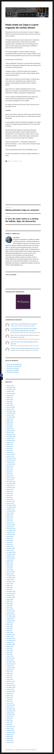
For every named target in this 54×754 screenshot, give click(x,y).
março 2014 (10, 656)
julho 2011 (9, 718)
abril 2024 (10, 427)
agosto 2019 (10, 536)
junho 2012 (10, 697)
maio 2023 (10, 448)
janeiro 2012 (10, 707)
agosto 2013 (10, 669)
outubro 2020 (10, 509)
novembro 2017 (11, 577)
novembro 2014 (11, 640)
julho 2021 (10, 491)
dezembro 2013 (11, 662)
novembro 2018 (11, 554)
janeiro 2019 (10, 550)
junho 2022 (10, 470)
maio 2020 (10, 519)
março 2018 (10, 570)
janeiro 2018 (10, 573)
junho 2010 (10, 738)
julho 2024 (10, 421)
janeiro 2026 (10, 385)
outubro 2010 (10, 730)
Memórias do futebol (13, 372)
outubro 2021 (10, 485)
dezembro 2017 (11, 575)
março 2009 (10, 742)
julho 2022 (10, 468)
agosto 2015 (10, 622)
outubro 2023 (10, 438)
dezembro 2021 (11, 481)
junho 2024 (10, 423)
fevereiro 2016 (11, 611)
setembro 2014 (11, 644)
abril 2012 (9, 701)
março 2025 (10, 405)
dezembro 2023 (11, 434)
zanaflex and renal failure (17, 348)
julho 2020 (10, 515)
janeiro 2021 (10, 503)
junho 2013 (10, 673)
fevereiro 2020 (11, 524)
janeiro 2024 (10, 432)
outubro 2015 (10, 619)
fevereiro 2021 (11, 501)
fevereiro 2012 (11, 705)
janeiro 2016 (10, 613)
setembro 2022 (11, 464)
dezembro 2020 (11, 505)
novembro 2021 (11, 483)
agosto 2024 (10, 419)
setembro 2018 (11, 558)
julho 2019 (10, 538)
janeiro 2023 (10, 456)
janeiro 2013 (10, 683)
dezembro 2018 (11, 552)
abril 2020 (10, 521)
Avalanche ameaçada (31, 324)
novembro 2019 (11, 530)
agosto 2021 (10, 489)
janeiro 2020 (10, 526)
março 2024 (10, 428)
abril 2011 (9, 724)
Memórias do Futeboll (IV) (14, 364)
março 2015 (10, 632)
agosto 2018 (10, 560)
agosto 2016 (10, 599)
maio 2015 (9, 628)
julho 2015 (9, 624)
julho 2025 (10, 397)
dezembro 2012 (11, 685)
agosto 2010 (10, 734)
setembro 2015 (11, 620)
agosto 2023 (10, 442)
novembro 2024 (11, 413)
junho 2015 (10, 626)
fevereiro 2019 (11, 548)
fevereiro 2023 (11, 454)
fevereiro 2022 (11, 477)
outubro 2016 (10, 595)
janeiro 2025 (10, 409)
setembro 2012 (11, 691)
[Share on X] (1, 378)
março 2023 (10, 452)
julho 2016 (10, 601)
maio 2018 (10, 566)
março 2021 (10, 499)
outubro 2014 (10, 642)
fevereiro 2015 (11, 634)
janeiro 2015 (10, 636)
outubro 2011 (10, 713)
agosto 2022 (10, 466)
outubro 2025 (10, 391)
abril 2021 (9, 497)
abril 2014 (9, 654)
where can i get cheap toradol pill (20, 342)
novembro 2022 (11, 460)
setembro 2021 (11, 487)
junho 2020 (10, 517)
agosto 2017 (10, 583)
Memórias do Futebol (13, 368)
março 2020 (10, 523)
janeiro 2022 (10, 479)
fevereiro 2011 (11, 726)
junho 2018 (10, 564)
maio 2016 (9, 605)
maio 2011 (9, 722)
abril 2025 (9, 403)
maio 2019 (9, 542)
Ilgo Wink (10, 161)
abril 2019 (9, 544)
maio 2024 (10, 425)
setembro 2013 (11, 667)
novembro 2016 (11, 593)
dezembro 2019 (11, 528)
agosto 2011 (10, 716)
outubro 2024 (10, 415)
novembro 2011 (11, 711)
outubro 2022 (10, 462)
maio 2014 (9, 652)
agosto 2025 (10, 395)
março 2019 (10, 546)
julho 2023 (10, 444)
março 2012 (10, 703)
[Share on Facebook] (1, 375)
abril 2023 (9, 450)
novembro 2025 (11, 389)
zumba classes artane (16, 324)
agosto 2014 (10, 646)
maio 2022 (10, 472)
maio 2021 (9, 495)
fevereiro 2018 (11, 571)
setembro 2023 (11, 440)
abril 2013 (9, 677)
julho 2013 (10, 671)
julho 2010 (10, 736)
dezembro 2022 (11, 458)
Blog (20, 161)
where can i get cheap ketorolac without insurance (24, 335)
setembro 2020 (11, 511)
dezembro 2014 (11, 638)
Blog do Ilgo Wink (9, 749)
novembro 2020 (11, 507)
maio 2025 (10, 401)
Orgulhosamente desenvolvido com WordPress (26, 749)
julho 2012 (10, 695)
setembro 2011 (11, 715)
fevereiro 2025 (11, 407)
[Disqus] (27, 185)
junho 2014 (10, 650)
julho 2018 (10, 562)
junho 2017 (10, 587)
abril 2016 (9, 607)
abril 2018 (9, 568)
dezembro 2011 (11, 709)
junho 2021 (10, 493)
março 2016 (10, 609)
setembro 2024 (11, 417)
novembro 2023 (11, 436)
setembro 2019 (11, 534)
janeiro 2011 (10, 728)
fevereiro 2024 (11, 430)
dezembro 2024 (11, 411)
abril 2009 (10, 740)
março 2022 (10, 475)
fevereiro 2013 (11, 681)
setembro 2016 (11, 597)
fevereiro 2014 (11, 658)
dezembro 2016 (11, 591)
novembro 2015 (11, 617)
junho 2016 (10, 603)
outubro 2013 (10, 666)
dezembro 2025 (11, 387)
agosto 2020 (10, 513)
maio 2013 (9, 675)
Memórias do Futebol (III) (14, 366)
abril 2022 (9, 474)
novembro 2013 (11, 664)
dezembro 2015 (11, 615)
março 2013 (10, 679)
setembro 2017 (11, 581)
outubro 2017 (10, 579)
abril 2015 (9, 630)
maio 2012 (9, 699)
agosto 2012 (10, 693)
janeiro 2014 (10, 660)
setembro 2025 (11, 393)
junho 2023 (10, 446)
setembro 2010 (11, 732)
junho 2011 (10, 720)
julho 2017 (9, 585)
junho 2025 (10, 399)
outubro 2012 (10, 689)
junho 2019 (10, 540)
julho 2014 (10, 648)
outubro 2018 (10, 556)
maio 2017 (9, 589)
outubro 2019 (10, 532)
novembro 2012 (11, 687)
